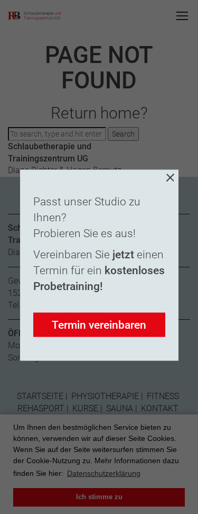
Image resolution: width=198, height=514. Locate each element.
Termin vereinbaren (99, 324)
